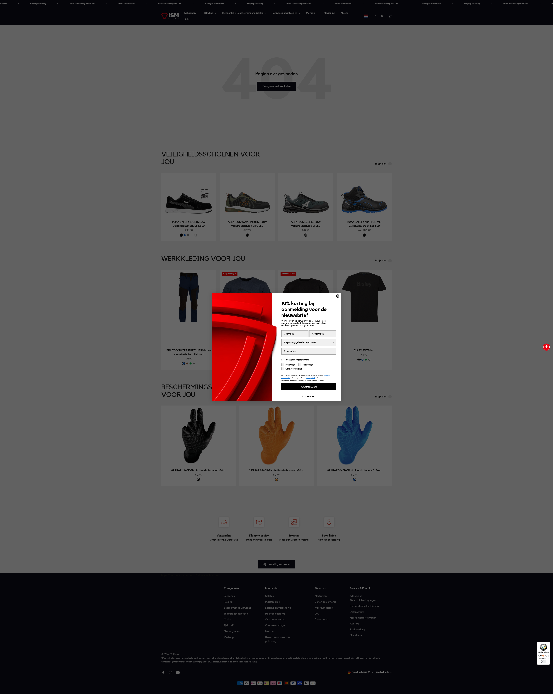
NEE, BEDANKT (309, 396)
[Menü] (548, 644)
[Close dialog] (338, 296)
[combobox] (308, 342)
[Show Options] (333, 342)
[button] (546, 347)
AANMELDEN (309, 387)
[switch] (543, 661)
